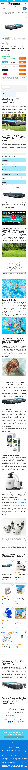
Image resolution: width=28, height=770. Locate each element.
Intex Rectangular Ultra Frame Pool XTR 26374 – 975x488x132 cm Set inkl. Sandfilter (7, 576)
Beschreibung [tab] (6, 87)
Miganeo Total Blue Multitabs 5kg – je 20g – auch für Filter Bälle (20, 600)
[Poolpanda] (14, 3)
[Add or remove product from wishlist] (26, 18)
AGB (18, 745)
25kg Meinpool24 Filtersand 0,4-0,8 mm (6, 599)
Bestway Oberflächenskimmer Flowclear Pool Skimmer (20, 648)
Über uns (23, 745)
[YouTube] (14, 1)
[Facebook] (7, 1)
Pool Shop (3, 12)
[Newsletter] (21, 1)
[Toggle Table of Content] (13, 94)
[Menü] (2, 4)
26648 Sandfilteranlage (17, 457)
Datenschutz (12, 745)
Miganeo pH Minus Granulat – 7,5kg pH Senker (19, 624)
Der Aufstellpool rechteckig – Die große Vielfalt (15, 722)
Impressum (5, 745)
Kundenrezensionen (7, 90)
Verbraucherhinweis (5, 79)
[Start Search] (25, 8)
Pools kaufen (12, 12)
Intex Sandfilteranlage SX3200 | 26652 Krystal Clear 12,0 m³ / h (20, 576)
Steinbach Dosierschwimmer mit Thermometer (6, 624)
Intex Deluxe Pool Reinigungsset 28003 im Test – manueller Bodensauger (7, 648)
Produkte (7, 12)
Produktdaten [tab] (15, 87)
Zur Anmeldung (14, 737)
